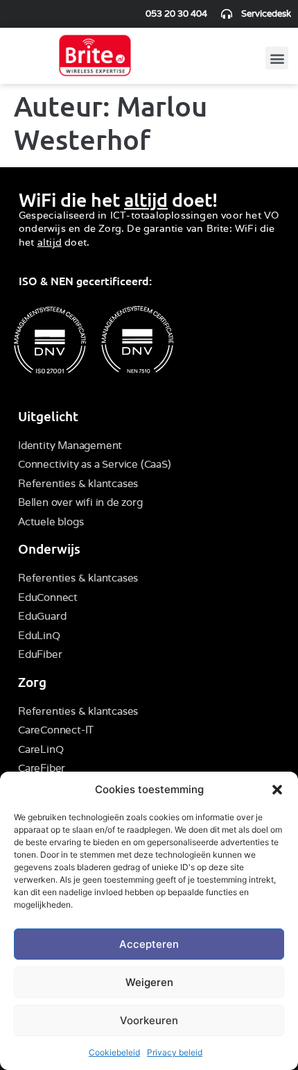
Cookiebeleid (114, 1052)
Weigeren (149, 982)
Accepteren (149, 944)
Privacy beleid (174, 1052)
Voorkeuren (149, 1020)
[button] (277, 790)
